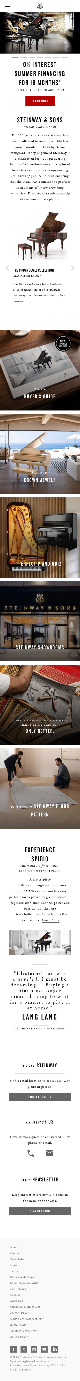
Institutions (18, 1289)
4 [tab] (40, 57)
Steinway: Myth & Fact (25, 1307)
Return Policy (19, 1337)
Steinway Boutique (22, 1277)
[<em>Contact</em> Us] (49, 1156)
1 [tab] (15, 57)
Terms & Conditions (23, 1331)
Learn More (40, 101)
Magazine (16, 1301)
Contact (15, 1253)
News (13, 1265)
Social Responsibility (24, 1283)
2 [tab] (24, 57)
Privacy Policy (19, 1313)
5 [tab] (48, 57)
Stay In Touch (40, 1211)
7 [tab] (65, 57)
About (14, 1247)
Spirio (29, 891)
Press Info (17, 1259)
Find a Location (40, 1097)
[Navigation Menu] (7, 6)
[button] (31, 1156)
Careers (15, 1295)
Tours (14, 1271)
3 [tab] (32, 57)
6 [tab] (56, 57)
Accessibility (18, 1325)
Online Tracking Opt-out (26, 1319)
